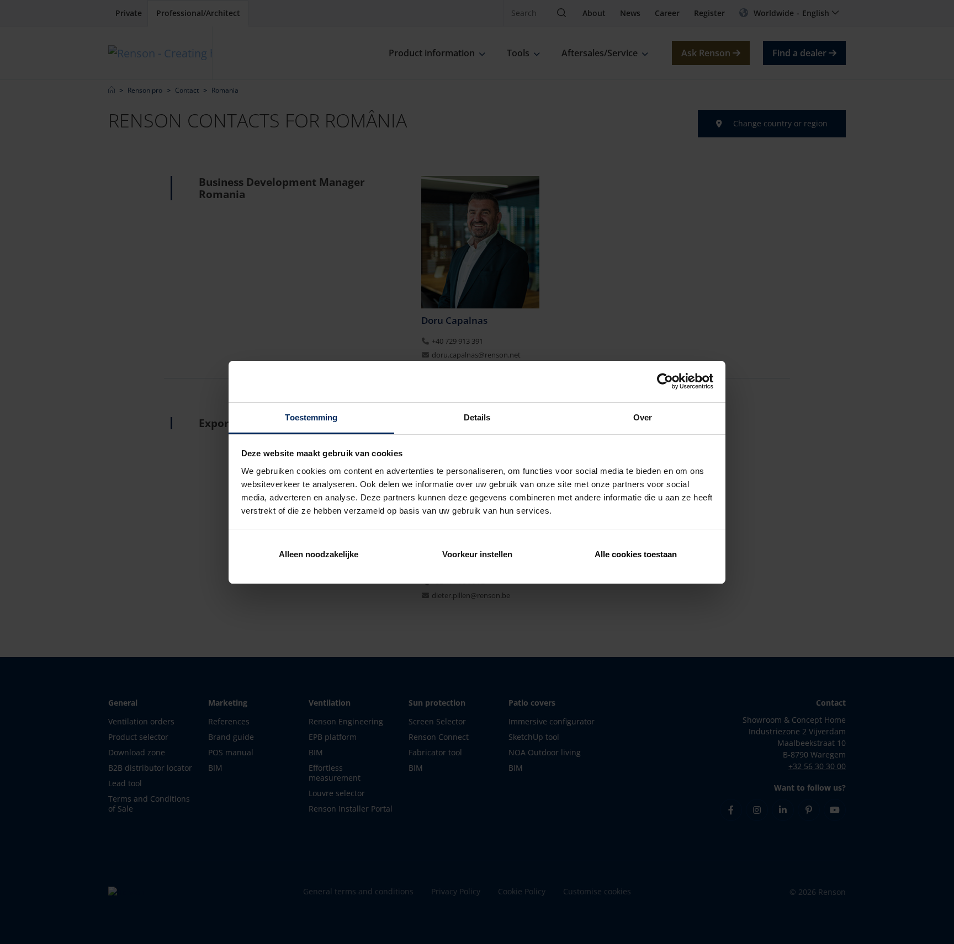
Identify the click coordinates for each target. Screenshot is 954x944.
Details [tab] (477, 417)
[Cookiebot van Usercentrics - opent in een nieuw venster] (665, 381)
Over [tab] (642, 417)
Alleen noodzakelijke (318, 554)
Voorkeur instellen (477, 554)
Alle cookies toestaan (636, 554)
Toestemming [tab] (311, 417)
